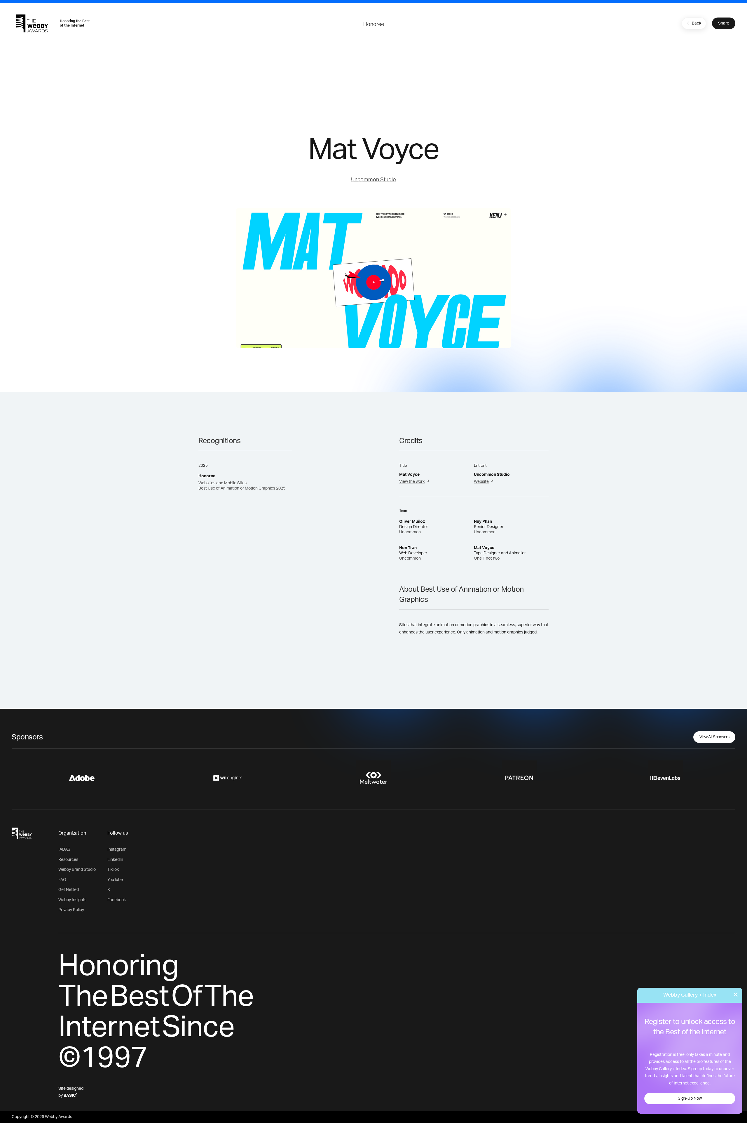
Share (723, 23)
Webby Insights (72, 900)
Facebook (116, 900)
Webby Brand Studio (77, 870)
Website (481, 482)
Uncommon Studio (373, 179)
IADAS (64, 849)
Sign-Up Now (690, 1098)
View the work (412, 482)
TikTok (113, 870)
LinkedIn (115, 860)
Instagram (116, 849)
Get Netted (68, 890)
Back (696, 23)
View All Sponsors (714, 737)
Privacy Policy (71, 910)
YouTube (115, 880)
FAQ (62, 880)
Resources (68, 860)
